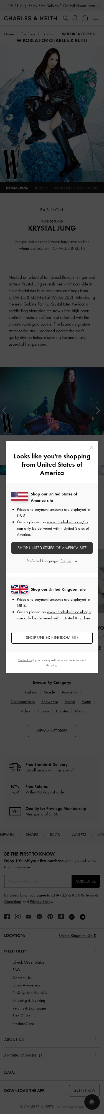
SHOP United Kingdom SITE (52, 637)
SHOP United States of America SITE (52, 547)
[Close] (91, 448)
